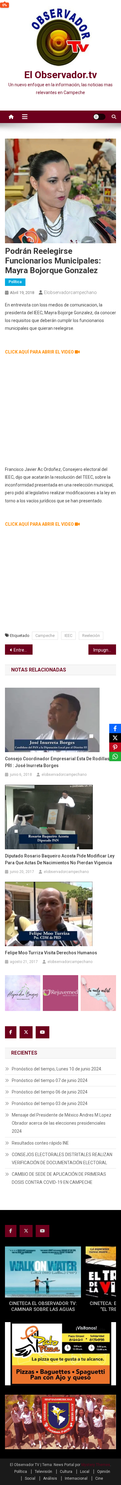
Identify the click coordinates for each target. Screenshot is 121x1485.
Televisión (43, 1471)
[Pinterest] (115, 747)
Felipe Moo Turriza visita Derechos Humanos (51, 952)
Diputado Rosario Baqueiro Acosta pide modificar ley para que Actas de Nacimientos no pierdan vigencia (59, 859)
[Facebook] (115, 728)
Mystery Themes (95, 1465)
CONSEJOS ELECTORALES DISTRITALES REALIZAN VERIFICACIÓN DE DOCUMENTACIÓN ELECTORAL (62, 1158)
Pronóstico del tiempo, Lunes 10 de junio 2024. (57, 1068)
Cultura (66, 1471)
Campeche (45, 635)
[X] (115, 737)
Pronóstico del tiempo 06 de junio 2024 (49, 1091)
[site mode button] (99, 117)
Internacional (76, 1478)
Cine (99, 1478)
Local (84, 1471)
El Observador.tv (60, 75)
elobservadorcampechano (70, 292)
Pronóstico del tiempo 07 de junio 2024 (49, 1080)
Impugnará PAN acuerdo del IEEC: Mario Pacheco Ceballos (104, 650)
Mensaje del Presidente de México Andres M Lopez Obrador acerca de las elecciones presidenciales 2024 (61, 1123)
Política (15, 282)
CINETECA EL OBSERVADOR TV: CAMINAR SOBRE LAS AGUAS (43, 1306)
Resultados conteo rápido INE (40, 1143)
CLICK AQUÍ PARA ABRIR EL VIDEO (40, 351)
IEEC (68, 635)
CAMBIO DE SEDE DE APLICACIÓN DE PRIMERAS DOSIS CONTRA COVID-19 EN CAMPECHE (59, 1178)
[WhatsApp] (115, 756)
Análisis (50, 1478)
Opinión (103, 1471)
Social (30, 1478)
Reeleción (91, 635)
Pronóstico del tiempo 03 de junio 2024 (49, 1103)
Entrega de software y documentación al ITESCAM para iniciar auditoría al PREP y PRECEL (23, 650)
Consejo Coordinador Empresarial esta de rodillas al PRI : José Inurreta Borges (59, 762)
